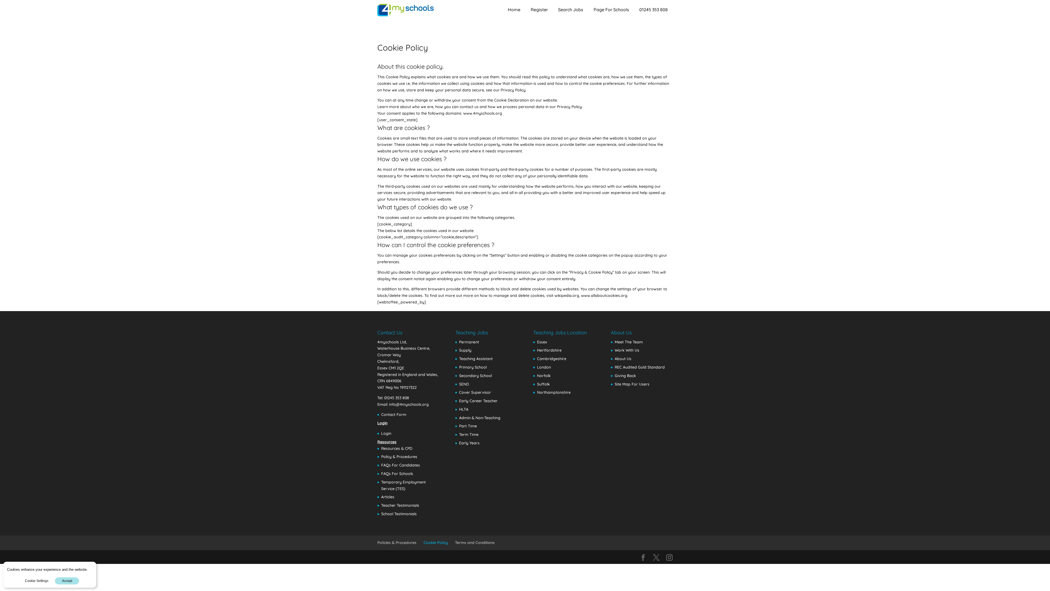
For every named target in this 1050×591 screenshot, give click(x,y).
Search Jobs (570, 9)
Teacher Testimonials (400, 505)
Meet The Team (629, 342)
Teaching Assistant (476, 358)
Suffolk (543, 384)
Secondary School (475, 375)
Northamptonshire (554, 392)
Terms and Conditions (475, 542)
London (544, 367)
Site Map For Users (632, 384)
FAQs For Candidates (400, 465)
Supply (465, 350)
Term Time (469, 434)
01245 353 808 (653, 9)
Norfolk (544, 375)
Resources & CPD (396, 448)
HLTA (463, 409)
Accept (67, 581)
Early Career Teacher (478, 400)
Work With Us (627, 350)
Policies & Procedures (396, 542)
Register (539, 9)
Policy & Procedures (399, 456)
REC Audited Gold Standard (640, 367)
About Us (623, 358)
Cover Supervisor (475, 392)
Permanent (469, 342)
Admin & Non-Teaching (479, 417)
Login (386, 433)
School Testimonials (399, 513)
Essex (542, 342)
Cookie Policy (436, 542)
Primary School (473, 367)
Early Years (469, 443)
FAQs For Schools (397, 473)
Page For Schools (611, 9)
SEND (464, 384)
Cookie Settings (36, 581)
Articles (387, 496)
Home (514, 9)
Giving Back (625, 375)
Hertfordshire (549, 350)
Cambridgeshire (551, 358)
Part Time (468, 426)
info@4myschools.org (409, 404)
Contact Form (393, 414)
